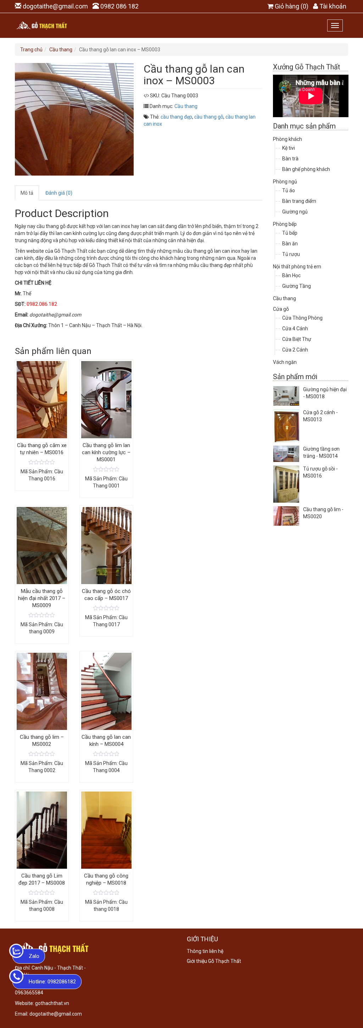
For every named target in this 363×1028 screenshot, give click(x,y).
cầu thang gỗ (208, 117)
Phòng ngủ (285, 181)
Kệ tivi (288, 148)
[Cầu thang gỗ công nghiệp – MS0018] (106, 892)
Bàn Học (291, 275)
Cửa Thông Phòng (302, 318)
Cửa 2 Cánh (295, 350)
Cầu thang (60, 49)
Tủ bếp (289, 233)
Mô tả (27, 193)
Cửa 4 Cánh (295, 328)
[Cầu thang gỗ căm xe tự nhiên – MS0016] (42, 461)
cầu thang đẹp (176, 117)
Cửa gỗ (281, 309)
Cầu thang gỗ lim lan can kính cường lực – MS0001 (106, 452)
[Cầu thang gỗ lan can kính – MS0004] (106, 753)
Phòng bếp (285, 224)
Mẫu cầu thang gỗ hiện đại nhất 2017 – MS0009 (41, 598)
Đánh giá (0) (58, 193)
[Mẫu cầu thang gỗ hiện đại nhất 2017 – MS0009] (42, 614)
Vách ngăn (285, 362)
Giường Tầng (296, 286)
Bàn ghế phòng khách (306, 169)
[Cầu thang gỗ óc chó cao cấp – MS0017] (106, 607)
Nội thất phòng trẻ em (297, 266)
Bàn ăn (290, 243)
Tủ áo (288, 190)
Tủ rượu (291, 254)
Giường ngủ (295, 212)
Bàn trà (290, 158)
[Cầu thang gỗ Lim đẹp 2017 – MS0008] (42, 892)
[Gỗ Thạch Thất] (41, 25)
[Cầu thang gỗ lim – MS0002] (42, 753)
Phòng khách (287, 139)
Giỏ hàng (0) (291, 6)
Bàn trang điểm (299, 201)
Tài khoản (332, 6)
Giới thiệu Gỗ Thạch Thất (214, 961)
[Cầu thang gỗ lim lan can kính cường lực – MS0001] (106, 469)
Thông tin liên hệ (205, 951)
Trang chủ (31, 49)
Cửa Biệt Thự (296, 339)
